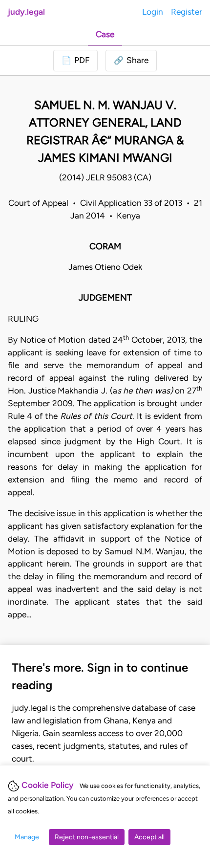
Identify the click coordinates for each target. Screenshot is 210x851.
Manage (27, 837)
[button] (131, 60)
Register (186, 12)
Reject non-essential (87, 837)
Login (152, 12)
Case (105, 34)
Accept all (149, 837)
